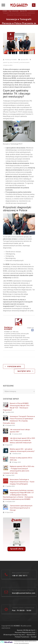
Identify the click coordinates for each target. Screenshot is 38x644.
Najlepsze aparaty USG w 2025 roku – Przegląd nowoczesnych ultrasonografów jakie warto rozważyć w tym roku (18, 470)
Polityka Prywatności (22, 637)
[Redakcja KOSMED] (18, 322)
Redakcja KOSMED (11, 59)
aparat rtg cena (8, 62)
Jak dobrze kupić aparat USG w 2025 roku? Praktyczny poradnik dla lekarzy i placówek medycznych (22, 440)
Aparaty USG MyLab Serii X (26, 630)
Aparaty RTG (24, 59)
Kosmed (16, 62)
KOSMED (17, 626)
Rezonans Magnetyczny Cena (25, 632)
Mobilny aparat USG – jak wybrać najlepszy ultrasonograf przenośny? (22, 450)
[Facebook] (32, 330)
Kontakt (34, 637)
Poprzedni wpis (14, 366)
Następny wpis (24, 371)
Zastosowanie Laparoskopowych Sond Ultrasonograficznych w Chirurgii (21, 508)
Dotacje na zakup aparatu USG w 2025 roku (21, 459)
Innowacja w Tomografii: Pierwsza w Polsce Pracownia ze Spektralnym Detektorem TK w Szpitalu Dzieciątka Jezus (19, 420)
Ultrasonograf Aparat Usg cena (14, 634)
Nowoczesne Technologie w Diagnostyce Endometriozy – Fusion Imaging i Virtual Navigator (22, 482)
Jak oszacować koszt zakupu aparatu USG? (20, 431)
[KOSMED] (19, 5)
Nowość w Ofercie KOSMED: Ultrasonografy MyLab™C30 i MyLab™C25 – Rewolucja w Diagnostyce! (16, 407)
